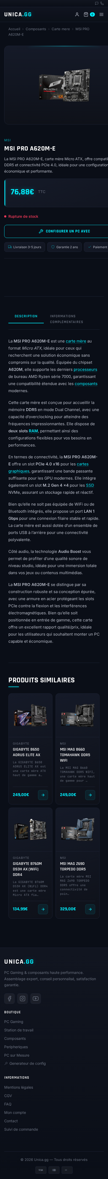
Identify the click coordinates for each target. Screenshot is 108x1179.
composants (86, 383)
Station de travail (18, 1030)
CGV (8, 1095)
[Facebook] (9, 998)
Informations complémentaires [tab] (66, 319)
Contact (11, 1121)
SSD (90, 485)
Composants (36, 29)
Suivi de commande (21, 1129)
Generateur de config (27, 1063)
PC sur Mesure (16, 1055)
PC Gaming (13, 1021)
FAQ (8, 1104)
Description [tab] (26, 316)
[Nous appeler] (102, 3)
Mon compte (15, 1112)
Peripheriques (16, 1047)
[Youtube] (35, 998)
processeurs (85, 369)
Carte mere (61, 29)
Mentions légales (18, 1087)
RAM (33, 430)
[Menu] (101, 14)
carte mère (76, 341)
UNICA (18, 14)
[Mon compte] (77, 14)
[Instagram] (22, 998)
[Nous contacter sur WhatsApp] (97, 3)
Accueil (14, 29)
